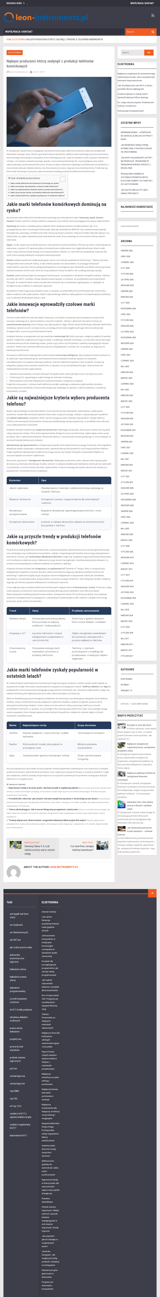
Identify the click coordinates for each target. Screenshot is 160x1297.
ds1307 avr (15, 940)
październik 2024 (128, 308)
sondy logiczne (17, 1083)
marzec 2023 (126, 378)
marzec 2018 (126, 621)
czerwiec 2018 (127, 604)
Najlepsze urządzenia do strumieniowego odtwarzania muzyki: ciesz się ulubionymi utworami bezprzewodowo (136, 77)
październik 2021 (128, 430)
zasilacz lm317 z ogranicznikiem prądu (20, 1115)
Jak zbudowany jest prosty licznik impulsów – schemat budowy (135, 831)
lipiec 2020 (125, 517)
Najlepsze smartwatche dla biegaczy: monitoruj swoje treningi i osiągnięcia (51, 1111)
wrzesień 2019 (127, 557)
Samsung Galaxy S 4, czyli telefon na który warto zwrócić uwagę (40, 850)
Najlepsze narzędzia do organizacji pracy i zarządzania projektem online (136, 747)
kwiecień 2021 (127, 465)
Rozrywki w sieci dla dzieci (139, 725)
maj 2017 (125, 638)
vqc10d (13, 1098)
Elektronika (14, 52)
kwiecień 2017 (127, 644)
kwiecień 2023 (127, 372)
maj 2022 (125, 389)
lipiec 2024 (125, 314)
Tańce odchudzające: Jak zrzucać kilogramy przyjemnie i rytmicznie (43, 809)
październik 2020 (128, 499)
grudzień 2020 (127, 488)
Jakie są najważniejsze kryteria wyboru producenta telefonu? (36, 189)
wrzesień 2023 (127, 343)
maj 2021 (125, 459)
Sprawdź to (126, 690)
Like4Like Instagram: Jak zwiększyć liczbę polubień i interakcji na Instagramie (50, 1258)
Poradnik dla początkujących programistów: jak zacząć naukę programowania (50, 968)
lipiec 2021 (125, 447)
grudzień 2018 (127, 586)
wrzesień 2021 (127, 436)
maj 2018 (125, 609)
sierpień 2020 (126, 511)
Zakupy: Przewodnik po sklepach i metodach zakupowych (48, 1021)
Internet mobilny (49, 912)
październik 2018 (128, 598)
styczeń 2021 (127, 482)
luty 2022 (125, 407)
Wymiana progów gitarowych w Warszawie (50, 1273)
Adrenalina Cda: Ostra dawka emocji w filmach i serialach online (140, 805)
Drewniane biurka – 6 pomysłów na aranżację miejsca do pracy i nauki (137, 135)
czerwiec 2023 (127, 360)
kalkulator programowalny (17, 989)
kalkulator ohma (18, 969)
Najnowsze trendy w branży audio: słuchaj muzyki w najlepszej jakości (44, 788)
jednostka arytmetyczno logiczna (17, 958)
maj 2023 (125, 366)
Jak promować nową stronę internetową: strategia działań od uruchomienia (136, 148)
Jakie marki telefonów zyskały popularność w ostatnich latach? (37, 196)
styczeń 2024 (127, 320)
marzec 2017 (126, 650)
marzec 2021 (126, 470)
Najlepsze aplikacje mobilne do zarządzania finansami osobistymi (136, 776)
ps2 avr (13, 1068)
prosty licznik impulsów (16, 1048)
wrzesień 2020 (127, 505)
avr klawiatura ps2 (19, 932)
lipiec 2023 (125, 355)
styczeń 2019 (127, 580)
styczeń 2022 (127, 413)
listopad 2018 (127, 592)
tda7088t (14, 1091)
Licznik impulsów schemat (18, 1000)
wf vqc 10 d (15, 1106)
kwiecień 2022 (127, 395)
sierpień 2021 (126, 442)
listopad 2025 (127, 279)
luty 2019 (125, 575)
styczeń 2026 (127, 274)
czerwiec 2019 (127, 563)
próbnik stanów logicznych (17, 1059)
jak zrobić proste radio (21, 947)
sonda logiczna (17, 1076)
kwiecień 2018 (127, 615)
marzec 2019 (126, 569)
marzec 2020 (126, 540)
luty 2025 (125, 303)
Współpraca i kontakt (142, 3)
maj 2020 (125, 528)
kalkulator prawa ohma (18, 979)
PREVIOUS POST (32, 842)
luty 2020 (125, 546)
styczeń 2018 (127, 633)
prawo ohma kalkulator (16, 1030)
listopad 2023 (127, 332)
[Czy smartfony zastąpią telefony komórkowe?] (102, 845)
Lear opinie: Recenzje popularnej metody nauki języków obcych (50, 924)
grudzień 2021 (127, 418)
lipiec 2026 (125, 256)
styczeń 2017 (127, 656)
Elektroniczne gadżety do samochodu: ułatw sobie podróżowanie (50, 1168)
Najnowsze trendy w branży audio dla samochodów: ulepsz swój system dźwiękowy (51, 1187)
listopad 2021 (127, 424)
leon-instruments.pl (63, 867)
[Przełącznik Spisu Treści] (61, 179)
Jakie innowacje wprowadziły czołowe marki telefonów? (34, 186)
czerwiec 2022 (127, 384)
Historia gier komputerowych (131, 111)
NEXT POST (87, 842)
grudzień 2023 (127, 326)
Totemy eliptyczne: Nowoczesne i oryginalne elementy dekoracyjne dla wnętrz (47, 820)
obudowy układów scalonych (19, 1019)
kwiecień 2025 (127, 297)
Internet (125, 685)
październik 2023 (128, 337)
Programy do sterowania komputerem (47, 1285)
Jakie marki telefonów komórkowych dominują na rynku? (34, 183)
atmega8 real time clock (19, 916)
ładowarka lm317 (18, 1135)
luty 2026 (125, 268)
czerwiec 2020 (127, 523)
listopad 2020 (127, 494)
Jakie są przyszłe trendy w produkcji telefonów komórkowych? (37, 192)
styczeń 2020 (127, 552)
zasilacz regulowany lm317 (20, 1126)
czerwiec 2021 (127, 453)
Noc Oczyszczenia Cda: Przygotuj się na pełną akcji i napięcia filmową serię (50, 1002)
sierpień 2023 (126, 349)
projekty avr (16, 1039)
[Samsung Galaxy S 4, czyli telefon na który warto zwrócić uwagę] (15, 845)
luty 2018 (125, 627)
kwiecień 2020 (127, 534)
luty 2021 (125, 476)
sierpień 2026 (126, 250)
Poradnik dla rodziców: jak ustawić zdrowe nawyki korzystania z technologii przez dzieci (53, 798)
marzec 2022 (126, 401)
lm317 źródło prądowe (21, 1009)
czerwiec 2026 (127, 262)
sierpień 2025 (126, 291)
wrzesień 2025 (127, 285)
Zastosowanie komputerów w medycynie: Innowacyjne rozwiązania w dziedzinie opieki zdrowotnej (49, 945)
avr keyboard (16, 925)
